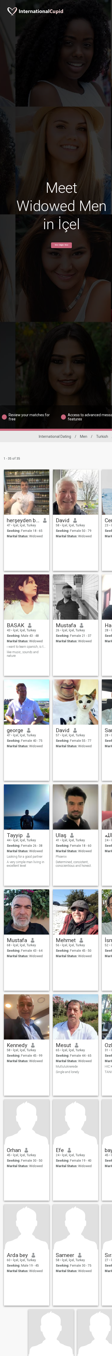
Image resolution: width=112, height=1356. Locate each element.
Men (83, 436)
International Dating (55, 436)
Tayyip (15, 835)
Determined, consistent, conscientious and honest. (74, 864)
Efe (60, 1150)
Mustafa (66, 625)
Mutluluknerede (67, 1066)
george (15, 730)
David (63, 520)
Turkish (102, 436)
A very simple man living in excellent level (25, 864)
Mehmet (66, 940)
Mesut (63, 1045)
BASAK (15, 625)
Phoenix (61, 856)
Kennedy (17, 1045)
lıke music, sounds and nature (23, 654)
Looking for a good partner (24, 856)
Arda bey (17, 1255)
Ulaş (61, 835)
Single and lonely (67, 1072)
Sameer (65, 1255)
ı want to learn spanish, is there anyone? (27, 647)
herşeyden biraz (23, 520)
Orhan (14, 1150)
